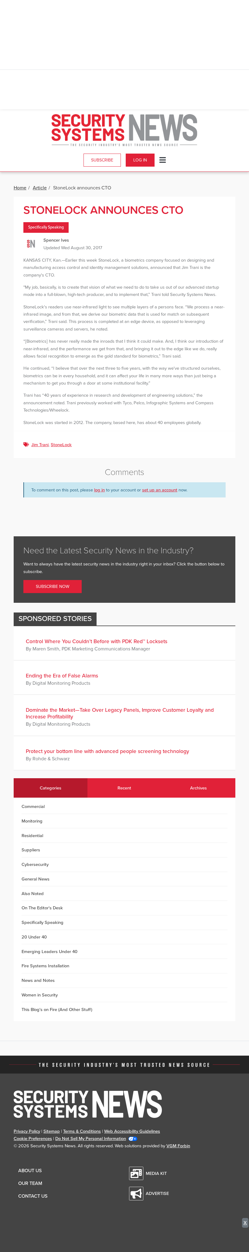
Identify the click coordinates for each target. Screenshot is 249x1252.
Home (20, 188)
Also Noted (33, 893)
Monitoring (32, 821)
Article (40, 188)
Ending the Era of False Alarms (62, 676)
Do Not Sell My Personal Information (90, 1138)
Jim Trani (40, 444)
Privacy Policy (27, 1131)
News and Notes (38, 980)
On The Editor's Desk (42, 908)
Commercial (33, 806)
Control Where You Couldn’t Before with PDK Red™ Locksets (96, 641)
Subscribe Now (52, 586)
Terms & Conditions (82, 1131)
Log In (140, 160)
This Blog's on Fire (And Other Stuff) (57, 1009)
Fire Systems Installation (45, 966)
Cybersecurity (35, 864)
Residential (32, 835)
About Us (30, 1171)
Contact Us (32, 1196)
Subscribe (102, 160)
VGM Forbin (178, 1146)
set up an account (159, 490)
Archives (198, 788)
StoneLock (61, 444)
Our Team (30, 1183)
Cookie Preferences (33, 1138)
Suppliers (31, 850)
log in (99, 490)
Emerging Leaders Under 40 (49, 951)
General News (35, 879)
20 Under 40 (34, 937)
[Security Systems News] (124, 130)
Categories (50, 788)
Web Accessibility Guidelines (132, 1131)
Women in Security (40, 995)
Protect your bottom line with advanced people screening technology (107, 751)
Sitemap (51, 1131)
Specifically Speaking (46, 227)
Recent (124, 788)
